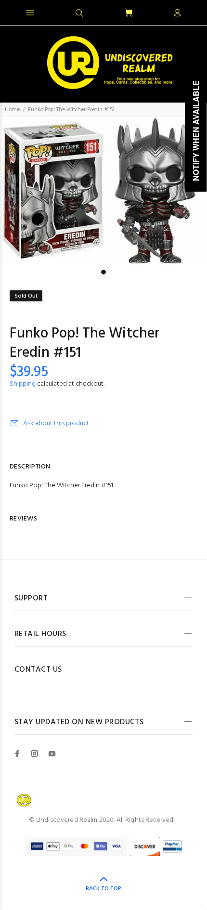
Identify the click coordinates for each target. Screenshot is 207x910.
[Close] (191, 11)
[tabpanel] (103, 191)
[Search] (79, 13)
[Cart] (128, 13)
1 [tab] (103, 272)
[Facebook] (17, 753)
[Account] (177, 13)
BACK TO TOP (103, 889)
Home (12, 110)
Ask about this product (56, 423)
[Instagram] (34, 753)
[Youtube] (52, 753)
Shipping (23, 384)
